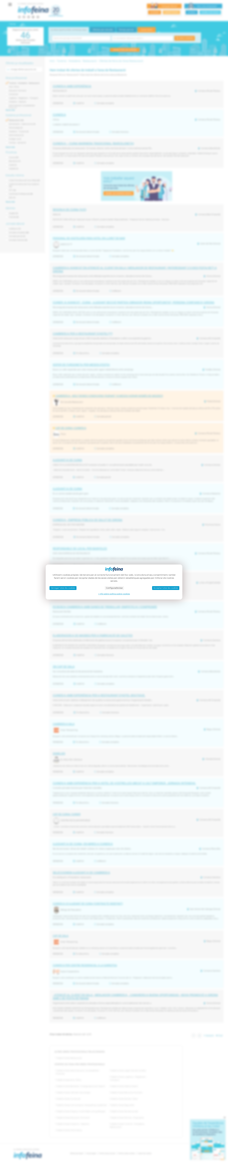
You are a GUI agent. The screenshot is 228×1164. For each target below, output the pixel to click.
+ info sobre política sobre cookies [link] (114, 594)
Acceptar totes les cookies (165, 588)
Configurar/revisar (114, 588)
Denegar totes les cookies (63, 588)
